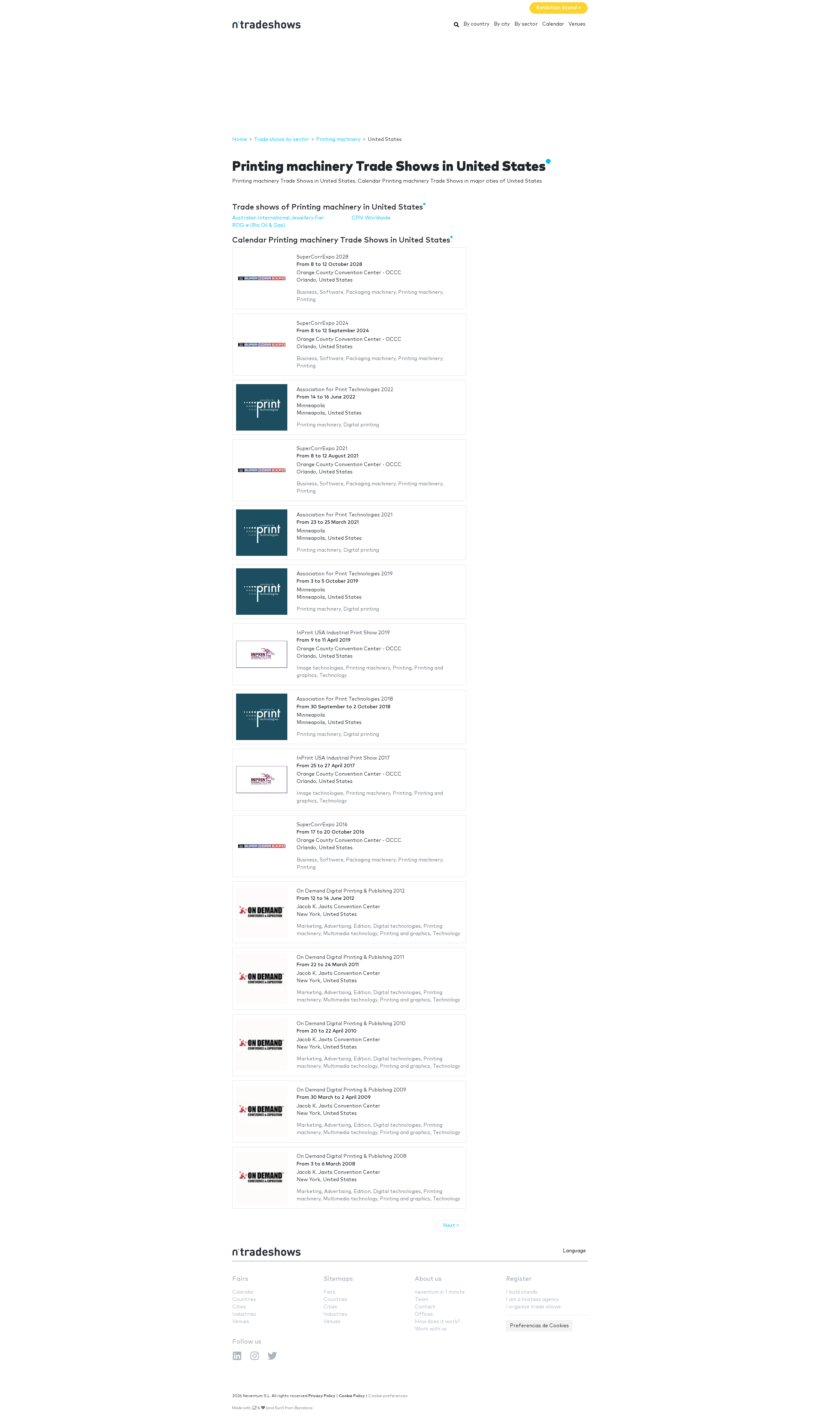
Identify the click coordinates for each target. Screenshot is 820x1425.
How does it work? (437, 1321)
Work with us (431, 1329)
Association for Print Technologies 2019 (345, 574)
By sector (526, 24)
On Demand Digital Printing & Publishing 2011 (350, 957)
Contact (425, 1307)
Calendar (553, 24)
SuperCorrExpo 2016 (322, 824)
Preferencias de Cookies (539, 1325)
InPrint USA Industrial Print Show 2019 (343, 632)
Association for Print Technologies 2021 (345, 515)
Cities (239, 1307)
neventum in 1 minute (440, 1292)
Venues (577, 24)
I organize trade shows (533, 1307)
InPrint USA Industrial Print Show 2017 (343, 758)
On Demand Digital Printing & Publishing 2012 (351, 891)
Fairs (240, 1279)
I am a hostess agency (532, 1299)
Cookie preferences (388, 1396)
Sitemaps (338, 1279)
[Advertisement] (410, 84)
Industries (244, 1314)
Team (421, 1299)
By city (502, 24)
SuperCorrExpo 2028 (322, 257)
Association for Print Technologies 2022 (345, 389)
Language (574, 1250)
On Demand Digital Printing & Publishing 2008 (351, 1156)
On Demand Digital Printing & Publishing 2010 (351, 1023)
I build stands (521, 1292)
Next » (451, 1225)
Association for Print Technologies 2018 (345, 699)
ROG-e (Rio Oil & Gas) (258, 225)
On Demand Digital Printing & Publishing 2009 (351, 1090)
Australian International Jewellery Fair (278, 218)
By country (476, 24)
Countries (244, 1299)
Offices (424, 1314)
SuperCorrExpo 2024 (322, 323)
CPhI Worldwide (371, 218)
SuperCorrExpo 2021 (322, 448)
